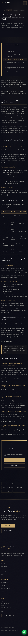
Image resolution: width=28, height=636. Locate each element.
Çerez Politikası (4, 633)
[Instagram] (2, 615)
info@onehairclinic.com (7, 611)
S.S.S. (2, 574)
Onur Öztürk (11, 627)
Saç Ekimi (3, 569)
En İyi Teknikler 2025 (19, 491)
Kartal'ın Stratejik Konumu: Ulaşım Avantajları (13, 55)
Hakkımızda (4, 566)
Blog (4, 10)
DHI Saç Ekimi (15, 483)
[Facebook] (13, 615)
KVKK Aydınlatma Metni (14, 630)
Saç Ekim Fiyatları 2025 (8, 487)
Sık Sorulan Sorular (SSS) (11, 72)
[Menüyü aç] (25, 3)
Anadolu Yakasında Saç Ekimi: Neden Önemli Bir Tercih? (14, 50)
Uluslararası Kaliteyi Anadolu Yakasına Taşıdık (14, 67)
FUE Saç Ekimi (6, 483)
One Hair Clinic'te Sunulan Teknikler (14, 59)
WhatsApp (14, 465)
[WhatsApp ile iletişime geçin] (24, 632)
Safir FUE (3, 585)
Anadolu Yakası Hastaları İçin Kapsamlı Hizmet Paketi (14, 63)
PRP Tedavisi (4, 594)
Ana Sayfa (3, 563)
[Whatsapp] (10, 615)
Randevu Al (14, 460)
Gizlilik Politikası (4, 630)
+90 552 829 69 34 (9, 530)
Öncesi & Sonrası (5, 571)
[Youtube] (6, 615)
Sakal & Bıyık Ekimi (5, 588)
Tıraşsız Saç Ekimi (20, 487)
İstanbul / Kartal (5, 603)
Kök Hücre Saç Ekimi (7, 491)
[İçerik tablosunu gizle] (25, 44)
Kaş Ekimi (3, 591)
